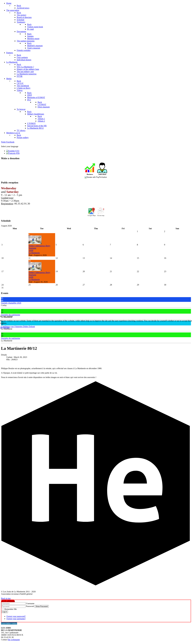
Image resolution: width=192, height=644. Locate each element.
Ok (1, 327)
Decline (6, 327)
